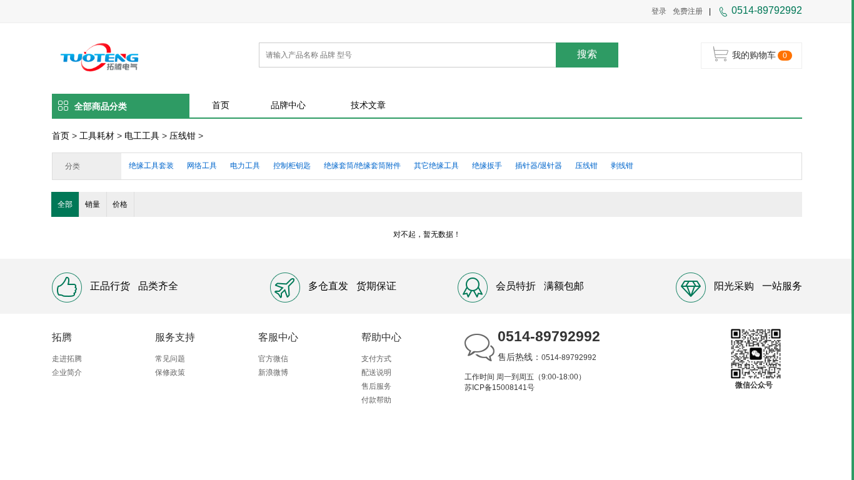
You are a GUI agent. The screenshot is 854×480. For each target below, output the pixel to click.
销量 (92, 204)
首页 (220, 105)
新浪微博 (273, 372)
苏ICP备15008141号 (500, 387)
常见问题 (170, 358)
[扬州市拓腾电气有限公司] (100, 56)
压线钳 (182, 136)
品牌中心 (288, 105)
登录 (658, 11)
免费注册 (688, 11)
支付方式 (376, 358)
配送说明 (376, 372)
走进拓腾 (67, 358)
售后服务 (376, 386)
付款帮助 (376, 400)
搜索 (587, 54)
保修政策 (170, 372)
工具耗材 (96, 136)
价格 (120, 204)
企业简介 (67, 372)
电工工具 (141, 136)
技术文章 (368, 105)
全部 (65, 204)
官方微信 (273, 358)
